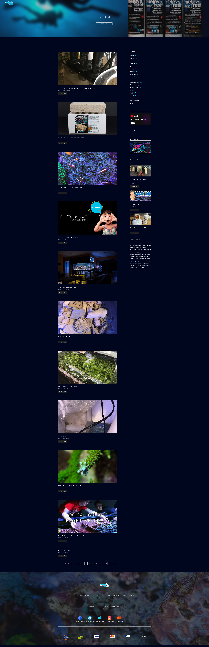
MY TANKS (132, 3)
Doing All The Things (65, 337)
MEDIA (166, 3)
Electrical (133, 95)
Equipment (133, 58)
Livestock (133, 63)
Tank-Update (134, 69)
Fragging (133, 93)
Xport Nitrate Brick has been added (71, 138)
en (203, 3)
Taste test (62, 436)
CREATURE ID (150, 3)
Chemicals (133, 71)
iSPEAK (159, 3)
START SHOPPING (104, 24)
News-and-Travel (135, 61)
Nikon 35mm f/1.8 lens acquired (69, 486)
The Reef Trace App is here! (68, 237)
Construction (134, 74)
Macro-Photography (136, 85)
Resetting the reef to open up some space (73, 535)
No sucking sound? (65, 550)
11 (97, 563)
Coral (132, 66)
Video (132, 77)
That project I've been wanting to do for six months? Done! (80, 88)
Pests (132, 98)
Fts (131, 79)
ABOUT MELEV (184, 3)
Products (133, 90)
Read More (62, 93)
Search (197, 3)
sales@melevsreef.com (104, 597)
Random (133, 55)
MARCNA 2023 (134, 204)
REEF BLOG (174, 3)
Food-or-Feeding (135, 100)
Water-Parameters (136, 82)
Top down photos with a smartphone (71, 187)
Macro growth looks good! (68, 386)
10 (93, 563)
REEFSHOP (124, 3)
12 (101, 563)
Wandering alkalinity (138, 228)
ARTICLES (141, 3)
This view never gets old (67, 287)
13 (105, 563)
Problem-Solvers (135, 87)
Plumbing (133, 103)
